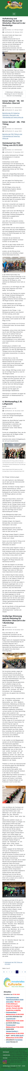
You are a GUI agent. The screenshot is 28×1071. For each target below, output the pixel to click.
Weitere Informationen (10, 1070)
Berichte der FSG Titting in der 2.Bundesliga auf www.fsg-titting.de (12, 136)
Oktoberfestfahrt (12, 1031)
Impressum (21, 1070)
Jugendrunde (10, 1019)
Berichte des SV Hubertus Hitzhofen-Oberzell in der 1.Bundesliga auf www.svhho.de (12, 115)
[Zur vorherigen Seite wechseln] (6, 971)
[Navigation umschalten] (14, 14)
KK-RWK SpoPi (18, 1035)
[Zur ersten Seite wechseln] (4, 971)
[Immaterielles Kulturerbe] (14, 982)
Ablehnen (13, 1067)
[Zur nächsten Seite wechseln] (22, 971)
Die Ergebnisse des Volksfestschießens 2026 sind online (14, 1000)
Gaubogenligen (11, 1012)
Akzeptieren (4, 1067)
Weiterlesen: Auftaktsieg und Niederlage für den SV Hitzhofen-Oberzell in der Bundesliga (14, 93)
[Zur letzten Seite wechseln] (25, 971)
